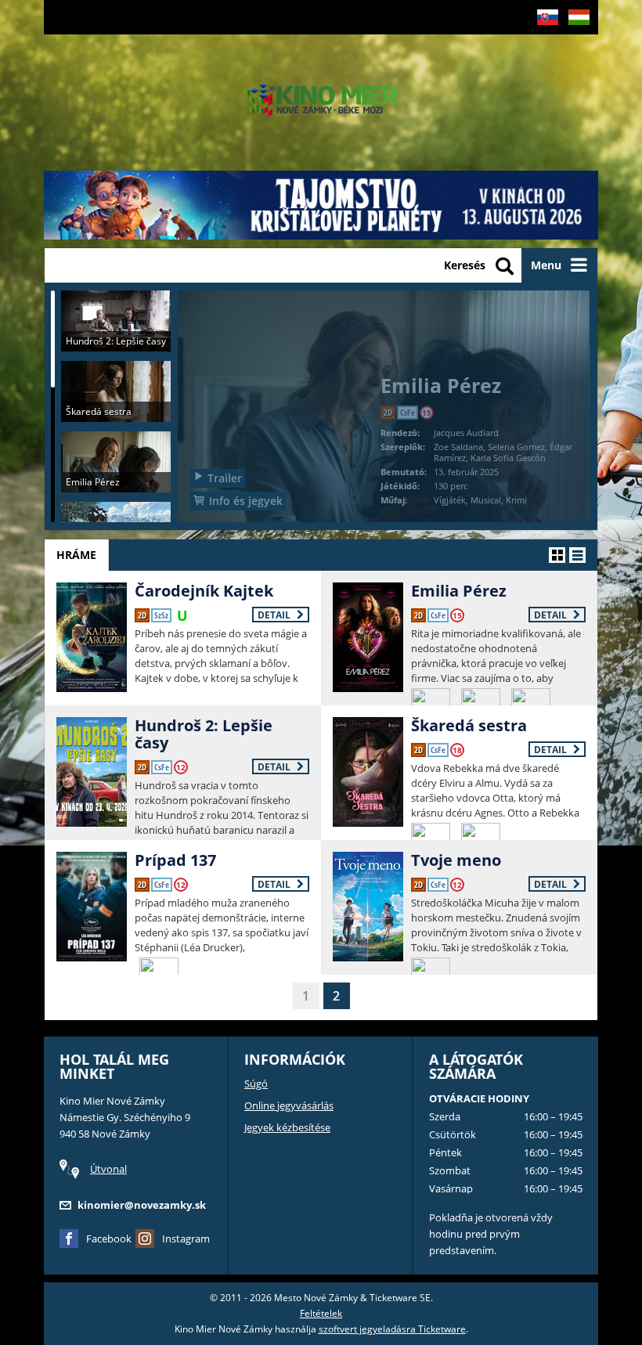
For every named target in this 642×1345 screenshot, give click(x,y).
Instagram (186, 1238)
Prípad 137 (175, 860)
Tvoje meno (456, 860)
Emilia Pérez (459, 590)
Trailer (224, 478)
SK (542, 41)
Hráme (76, 554)
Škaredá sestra (469, 725)
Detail (275, 615)
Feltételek (321, 1313)
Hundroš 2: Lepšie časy (203, 734)
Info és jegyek (246, 500)
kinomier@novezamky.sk (142, 1205)
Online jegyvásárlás (289, 1105)
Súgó (256, 1083)
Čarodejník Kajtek (204, 590)
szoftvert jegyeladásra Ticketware (392, 1329)
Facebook (109, 1238)
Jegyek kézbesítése (287, 1127)
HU (574, 41)
